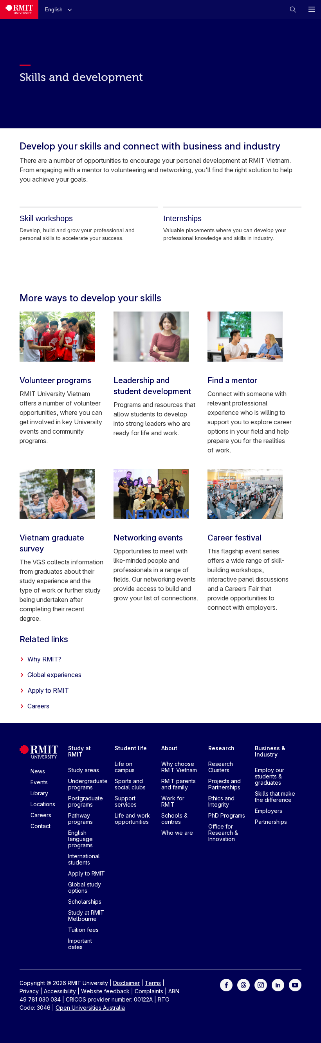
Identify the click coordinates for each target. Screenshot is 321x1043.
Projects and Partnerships (224, 784)
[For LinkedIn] (278, 984)
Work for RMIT (172, 801)
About (169, 748)
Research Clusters (220, 766)
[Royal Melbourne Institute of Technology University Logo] (19, 9)
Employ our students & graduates (269, 776)
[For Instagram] (260, 984)
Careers (38, 706)
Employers (268, 810)
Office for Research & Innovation (223, 832)
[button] (60, 9)
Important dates (80, 943)
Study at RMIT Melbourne (86, 915)
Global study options (84, 887)
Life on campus (125, 766)
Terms (153, 983)
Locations (43, 804)
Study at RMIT (79, 751)
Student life (131, 748)
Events (39, 782)
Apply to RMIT (48, 690)
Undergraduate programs (88, 784)
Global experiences (54, 675)
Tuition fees (83, 929)
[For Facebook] (226, 984)
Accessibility (60, 991)
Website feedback (105, 991)
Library (39, 793)
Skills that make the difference (275, 796)
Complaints (149, 991)
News (38, 771)
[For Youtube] (295, 984)
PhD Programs (226, 815)
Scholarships (84, 901)
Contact (40, 826)
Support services (126, 801)
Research (221, 748)
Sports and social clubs (130, 784)
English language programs (80, 838)
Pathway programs (80, 818)
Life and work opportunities (132, 818)
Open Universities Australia (90, 1007)
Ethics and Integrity (221, 801)
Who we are (177, 832)
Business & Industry (270, 751)
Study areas (83, 770)
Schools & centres (174, 818)
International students (84, 859)
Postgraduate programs (85, 801)
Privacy (29, 991)
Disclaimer (126, 983)
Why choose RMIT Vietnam (179, 766)
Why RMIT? (44, 659)
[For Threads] (243, 984)
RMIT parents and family (178, 784)
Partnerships (271, 821)
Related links (44, 639)
